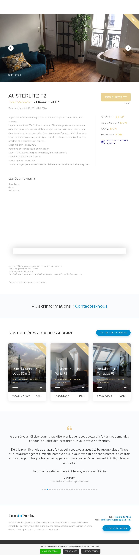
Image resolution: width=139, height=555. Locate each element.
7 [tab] (57, 489)
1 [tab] (42, 489)
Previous (11, 48)
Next (128, 48)
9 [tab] (62, 489)
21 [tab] (91, 489)
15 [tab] (77, 489)
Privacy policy (90, 551)
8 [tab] (59, 489)
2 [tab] (45, 489)
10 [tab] (64, 489)
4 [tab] (50, 489)
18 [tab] (84, 489)
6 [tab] (55, 489)
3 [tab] (47, 489)
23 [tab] (96, 489)
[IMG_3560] (69, 48)
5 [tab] (52, 489)
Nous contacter (116, 528)
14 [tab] (74, 489)
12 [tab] (69, 489)
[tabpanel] (69, 454)
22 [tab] (94, 489)
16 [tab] (79, 489)
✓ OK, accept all (50, 551)
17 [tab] (81, 489)
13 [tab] (72, 489)
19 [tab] (86, 489)
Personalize (71, 551)
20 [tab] (89, 489)
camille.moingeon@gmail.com (116, 519)
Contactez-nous (91, 306)
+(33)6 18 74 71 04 (122, 517)
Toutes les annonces (113, 332)
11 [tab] (67, 489)
